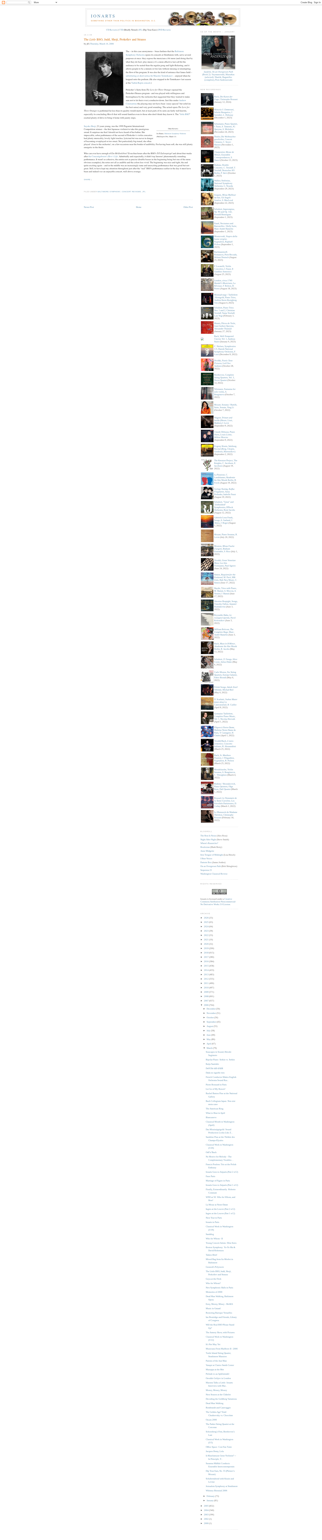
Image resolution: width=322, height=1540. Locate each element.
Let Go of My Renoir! (215, 1089)
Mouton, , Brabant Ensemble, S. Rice (224, 549)
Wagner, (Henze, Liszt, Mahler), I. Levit (223, 420)
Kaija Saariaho (212, 1064)
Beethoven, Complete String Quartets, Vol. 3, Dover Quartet (224, 377)
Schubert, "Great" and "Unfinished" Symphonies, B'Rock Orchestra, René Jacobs (224, 506)
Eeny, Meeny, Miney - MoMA (219, 1304)
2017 (206, 957)
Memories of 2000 (214, 1292)
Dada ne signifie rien (215, 1072)
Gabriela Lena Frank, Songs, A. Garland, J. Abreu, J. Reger (223, 520)
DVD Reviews (164, 29)
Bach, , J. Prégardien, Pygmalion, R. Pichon (224, 758)
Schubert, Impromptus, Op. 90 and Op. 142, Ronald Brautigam (224, 212)
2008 (206, 996)
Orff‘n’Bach (211, 1152)
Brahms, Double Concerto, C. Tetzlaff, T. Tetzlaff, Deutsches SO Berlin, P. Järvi (225, 169)
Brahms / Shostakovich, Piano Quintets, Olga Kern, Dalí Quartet (225, 786)
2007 (206, 1000)
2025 (206, 922)
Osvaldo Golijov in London (218, 1378)
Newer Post (89, 207)
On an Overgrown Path (210, 866)
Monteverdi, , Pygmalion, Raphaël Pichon (225, 240)
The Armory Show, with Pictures (220, 1332)
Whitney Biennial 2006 (216, 1490)
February (211, 1496)
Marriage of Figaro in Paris (218, 1180)
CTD (121, 29)
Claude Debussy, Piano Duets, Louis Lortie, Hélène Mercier (224, 435)
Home (138, 207)
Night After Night (208, 839)
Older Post (188, 207)
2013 (206, 974)
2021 (206, 939)
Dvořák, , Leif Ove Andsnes (223, 363)
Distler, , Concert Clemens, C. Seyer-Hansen (225, 140)
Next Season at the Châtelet (218, 1394)
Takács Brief (211, 1255)
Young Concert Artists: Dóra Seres (221, 1243)
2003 (206, 1514)
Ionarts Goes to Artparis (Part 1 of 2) (222, 1185)
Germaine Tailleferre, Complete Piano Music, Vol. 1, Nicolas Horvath (224, 716)
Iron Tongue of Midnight (211, 855)
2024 (206, 926)
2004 (206, 1510)
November (212, 1013)
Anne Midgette (207, 851)
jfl (144, 192)
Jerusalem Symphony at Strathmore (222, 1486)
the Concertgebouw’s (103, 156)
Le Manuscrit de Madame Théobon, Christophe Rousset (225, 815)
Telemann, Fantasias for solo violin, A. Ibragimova (224, 392)
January (210, 1500)
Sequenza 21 (206, 870)
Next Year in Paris (214, 1217)
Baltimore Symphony (109, 192)
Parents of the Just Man (216, 1361)
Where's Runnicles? (209, 843)
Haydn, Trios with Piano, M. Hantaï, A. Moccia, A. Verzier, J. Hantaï (225, 591)
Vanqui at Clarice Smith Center (220, 1365)
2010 (206, 987)
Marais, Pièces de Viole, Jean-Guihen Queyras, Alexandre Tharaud (225, 326)
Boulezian (205, 847)
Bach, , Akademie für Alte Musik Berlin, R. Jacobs (225, 646)
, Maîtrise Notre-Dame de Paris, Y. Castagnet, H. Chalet (225, 731)
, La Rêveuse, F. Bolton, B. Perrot (224, 284)
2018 (206, 952)
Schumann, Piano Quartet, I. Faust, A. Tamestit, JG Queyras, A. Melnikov (226, 126)
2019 (206, 948)
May (209, 1039)
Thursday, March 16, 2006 (102, 43)
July (209, 1030)
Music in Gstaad (213, 1308)
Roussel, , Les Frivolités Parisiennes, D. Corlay (225, 802)
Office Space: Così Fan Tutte (219, 1447)
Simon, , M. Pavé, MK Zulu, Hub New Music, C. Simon (225, 578)
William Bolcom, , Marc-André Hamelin (224, 632)
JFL (140, 29)
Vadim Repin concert (140, 82)
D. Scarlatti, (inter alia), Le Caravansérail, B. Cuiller (225, 702)
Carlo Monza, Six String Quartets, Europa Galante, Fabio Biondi (225, 675)
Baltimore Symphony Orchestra (175, 133)
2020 (206, 944)
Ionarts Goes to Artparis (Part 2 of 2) (222, 1172)
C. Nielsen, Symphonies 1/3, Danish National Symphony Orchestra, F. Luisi (225, 350)
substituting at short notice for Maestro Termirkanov (149, 75)
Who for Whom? (213, 1283)
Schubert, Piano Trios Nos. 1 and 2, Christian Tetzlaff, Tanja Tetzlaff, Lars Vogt (224, 311)
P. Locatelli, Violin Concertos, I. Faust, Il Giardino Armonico (223, 269)
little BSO (184, 114)
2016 (206, 961)
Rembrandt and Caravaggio (218, 1407)
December (211, 1008)
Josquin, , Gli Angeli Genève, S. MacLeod (225, 197)
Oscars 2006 (211, 1419)
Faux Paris (210, 1176)
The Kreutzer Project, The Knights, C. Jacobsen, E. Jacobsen (225, 463)
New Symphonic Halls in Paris (219, 1287)
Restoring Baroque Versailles (219, 1313)
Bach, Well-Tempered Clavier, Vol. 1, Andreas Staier (224, 339)
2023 (206, 931)
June (209, 1035)
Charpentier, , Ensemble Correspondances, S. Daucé (224, 156)
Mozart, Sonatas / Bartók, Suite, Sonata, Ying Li (225, 406)
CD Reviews (111, 29)
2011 (206, 983)
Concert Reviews (131, 192)
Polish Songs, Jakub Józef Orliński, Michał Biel (225, 688)
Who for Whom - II (214, 1238)
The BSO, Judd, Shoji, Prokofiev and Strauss (115, 39)
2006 (206, 1005)
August (210, 1026)
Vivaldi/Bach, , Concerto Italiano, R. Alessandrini (225, 744)
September (212, 1022)
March (210, 1048)
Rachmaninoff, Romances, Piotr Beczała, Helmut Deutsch (225, 255)
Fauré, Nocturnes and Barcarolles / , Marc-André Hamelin (225, 226)
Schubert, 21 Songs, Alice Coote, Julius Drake (225, 660)
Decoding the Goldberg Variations (221, 1399)
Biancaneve (211, 1117)
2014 (206, 970)
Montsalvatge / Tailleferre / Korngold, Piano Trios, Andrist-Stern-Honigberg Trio (226, 298)
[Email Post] (84, 186)
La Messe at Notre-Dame (217, 1204)
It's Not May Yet (213, 1344)
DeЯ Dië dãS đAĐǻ (214, 1068)
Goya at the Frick (213, 1279)
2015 (206, 965)
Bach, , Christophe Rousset (226, 98)
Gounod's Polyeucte (215, 1267)
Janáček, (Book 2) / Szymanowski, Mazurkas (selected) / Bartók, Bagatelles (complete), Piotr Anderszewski (218, 76)
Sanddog (210, 1234)
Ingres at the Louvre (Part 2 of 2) (220, 1209)
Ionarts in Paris (212, 1222)
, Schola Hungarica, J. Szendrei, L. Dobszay (224, 112)
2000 (206, 1523)
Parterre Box (206, 862)
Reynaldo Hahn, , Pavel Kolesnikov (225, 618)
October (210, 1017)
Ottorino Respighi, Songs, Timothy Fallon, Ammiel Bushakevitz (226, 604)
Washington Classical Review (213, 873)
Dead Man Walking (214, 1403)
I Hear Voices (206, 858)
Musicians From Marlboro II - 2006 (222, 1348)
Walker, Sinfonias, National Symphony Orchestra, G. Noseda (223, 183)
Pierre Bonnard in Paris (216, 1084)
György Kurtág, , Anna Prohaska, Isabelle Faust (225, 492)
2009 (206, 992)
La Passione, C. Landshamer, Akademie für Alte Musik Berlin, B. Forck (225, 478)
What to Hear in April (215, 1113)
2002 (206, 1519)
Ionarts (103, 16)
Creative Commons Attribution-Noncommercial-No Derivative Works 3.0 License (218, 902)
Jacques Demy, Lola (215, 1451)
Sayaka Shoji (90, 126)
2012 (206, 979)
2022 (206, 935)
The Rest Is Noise (208, 835)
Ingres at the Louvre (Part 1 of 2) (220, 1213)
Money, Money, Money (216, 1390)
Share (87, 179)
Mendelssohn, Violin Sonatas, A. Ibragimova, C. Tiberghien (224, 772)
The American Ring (214, 1108)
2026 (206, 917)
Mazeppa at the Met (215, 1369)
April (209, 1043)
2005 (206, 1506)
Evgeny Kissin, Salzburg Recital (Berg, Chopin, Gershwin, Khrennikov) (225, 449)
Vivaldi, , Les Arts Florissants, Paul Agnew (225, 563)
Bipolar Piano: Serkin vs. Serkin (220, 1059)
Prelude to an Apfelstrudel (217, 1374)
